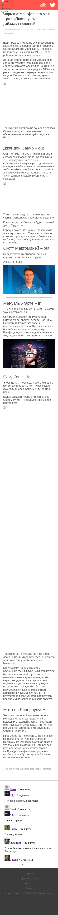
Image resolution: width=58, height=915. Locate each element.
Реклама (30, 888)
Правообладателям (30, 878)
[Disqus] (29, 824)
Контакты (29, 883)
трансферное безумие (40, 769)
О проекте (29, 874)
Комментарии (9, 33)
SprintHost (19, 893)
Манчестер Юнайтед (19, 769)
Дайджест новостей (48, 29)
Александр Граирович (15, 29)
